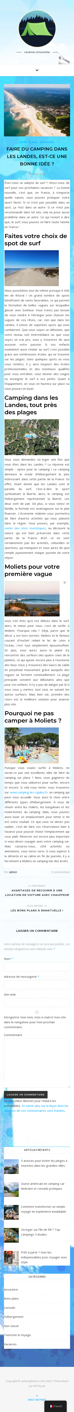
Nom (8, 959)
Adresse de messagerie (21, 976)
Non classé (11, 1326)
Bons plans (28, 142)
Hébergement (13, 1317)
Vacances (47, 142)
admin (13, 872)
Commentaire (13, 1035)
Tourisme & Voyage (17, 1335)
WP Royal (39, 1386)
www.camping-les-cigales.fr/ (29, 792)
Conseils (9, 1308)
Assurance (11, 1289)
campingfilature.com (33, 1381)
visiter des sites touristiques (25, 528)
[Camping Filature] (37, 28)
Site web (10, 994)
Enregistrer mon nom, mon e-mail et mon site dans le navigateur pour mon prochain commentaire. (35, 1022)
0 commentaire (60, 872)
